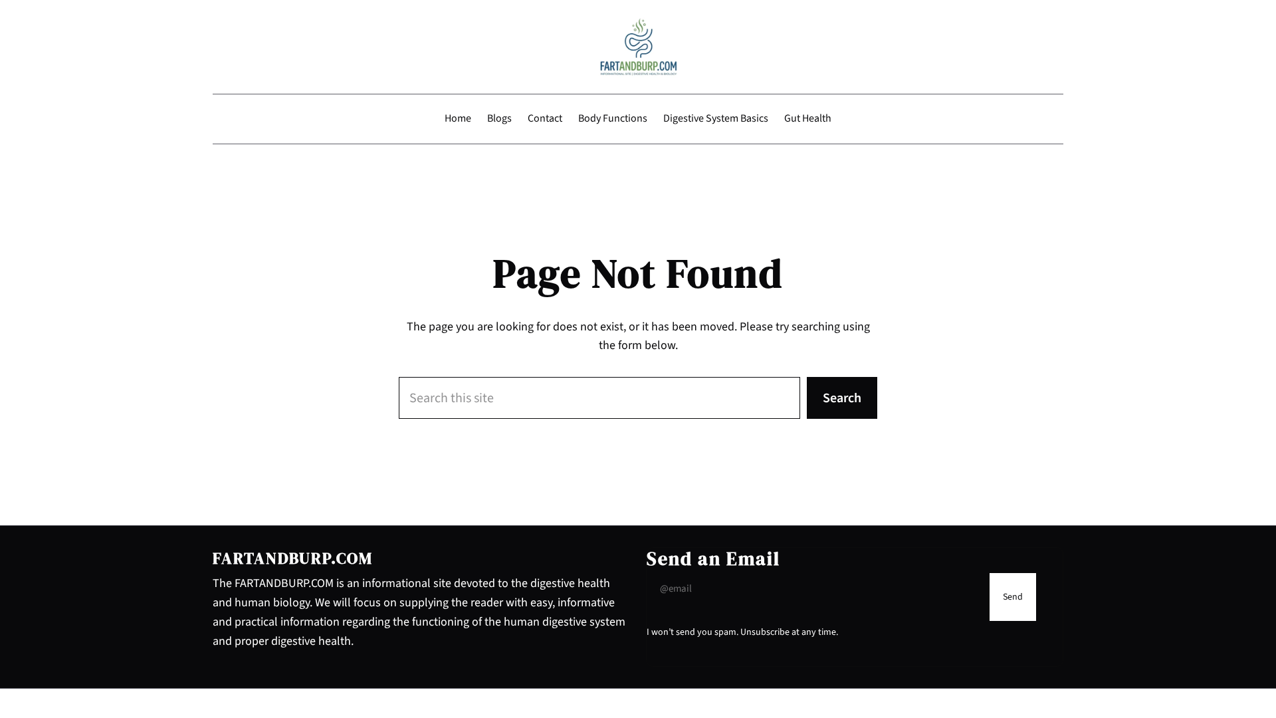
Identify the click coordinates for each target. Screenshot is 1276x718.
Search (842, 398)
